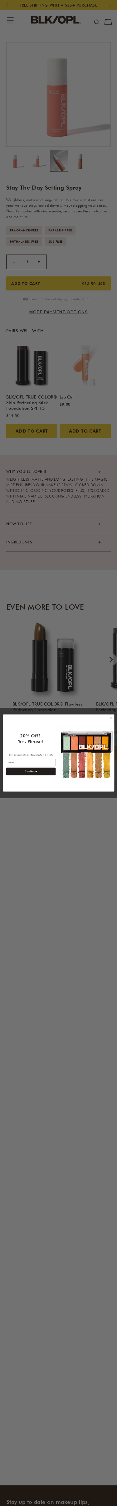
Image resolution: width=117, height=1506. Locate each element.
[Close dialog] (110, 718)
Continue (30, 771)
